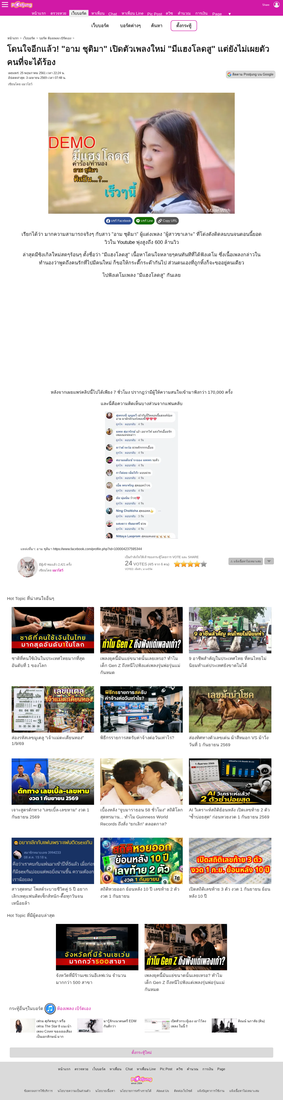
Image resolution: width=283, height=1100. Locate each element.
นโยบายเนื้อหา (105, 1091)
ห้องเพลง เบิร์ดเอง (73, 1008)
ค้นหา (156, 25)
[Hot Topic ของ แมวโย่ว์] (27, 576)
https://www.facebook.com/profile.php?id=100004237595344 (97, 549)
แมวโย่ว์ (27, 84)
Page (217, 14)
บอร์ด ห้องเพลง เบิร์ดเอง (55, 38)
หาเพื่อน (98, 13)
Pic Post (154, 14)
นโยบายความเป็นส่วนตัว (74, 1091)
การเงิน (201, 13)
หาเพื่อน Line (133, 13)
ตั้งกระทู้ (183, 25)
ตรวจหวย (58, 13)
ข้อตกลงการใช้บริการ (38, 1091)
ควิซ (169, 13)
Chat (112, 14)
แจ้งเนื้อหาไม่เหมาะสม (244, 1091)
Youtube (126, 242)
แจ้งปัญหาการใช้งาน (210, 1091)
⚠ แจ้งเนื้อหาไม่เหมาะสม (245, 561)
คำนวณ (184, 13)
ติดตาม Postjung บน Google (252, 74)
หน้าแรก (39, 13)
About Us (162, 1091)
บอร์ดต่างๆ (130, 25)
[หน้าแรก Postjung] (22, 4)
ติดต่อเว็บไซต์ (183, 1091)
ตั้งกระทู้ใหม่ (142, 1052)
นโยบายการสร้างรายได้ (135, 1091)
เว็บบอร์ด (78, 13)
